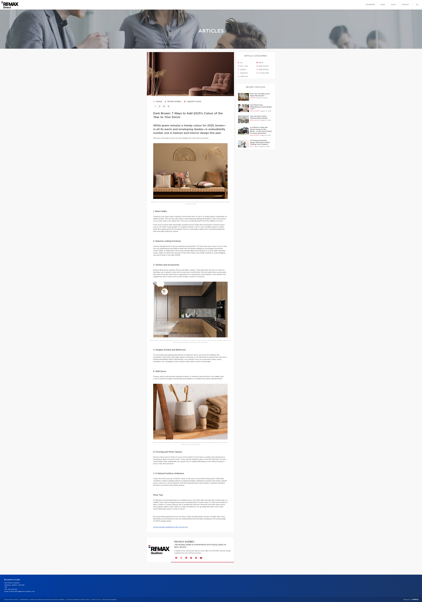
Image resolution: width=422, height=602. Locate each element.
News (260, 62)
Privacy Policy (85, 599)
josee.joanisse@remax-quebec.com (22, 591)
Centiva (414, 599)
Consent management (109, 599)
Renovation (263, 69)
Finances (244, 73)
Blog (383, 4)
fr (417, 4)
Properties (370, 4)
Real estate (263, 66)
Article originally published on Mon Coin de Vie (170, 527)
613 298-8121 (12, 589)
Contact (405, 4)
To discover (263, 73)
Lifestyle (244, 76)
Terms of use (96, 599)
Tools (393, 4)
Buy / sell (244, 66)
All (241, 62)
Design (158, 101)
